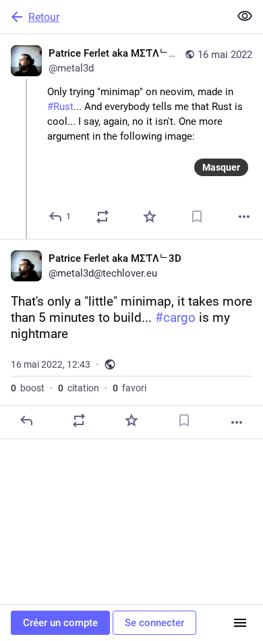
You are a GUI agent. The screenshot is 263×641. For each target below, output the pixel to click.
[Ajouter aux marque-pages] (197, 216)
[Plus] (244, 216)
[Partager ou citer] (102, 216)
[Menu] (240, 623)
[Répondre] (26, 420)
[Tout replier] (245, 16)
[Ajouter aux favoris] (150, 216)
